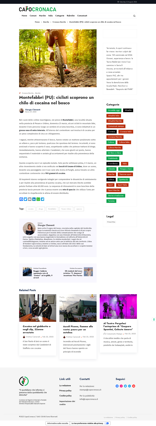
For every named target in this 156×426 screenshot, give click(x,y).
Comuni (33, 16)
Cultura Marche (114, 147)
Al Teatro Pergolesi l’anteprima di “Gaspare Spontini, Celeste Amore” (118, 326)
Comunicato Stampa (114, 334)
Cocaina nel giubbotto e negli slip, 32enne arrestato (37, 329)
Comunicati (82, 16)
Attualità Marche (115, 121)
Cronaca (111, 131)
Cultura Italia (124, 142)
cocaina (30, 209)
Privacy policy (65, 390)
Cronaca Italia (125, 131)
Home (24, 16)
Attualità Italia (113, 115)
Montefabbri (52, 209)
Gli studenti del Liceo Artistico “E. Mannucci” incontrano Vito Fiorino (72, 273)
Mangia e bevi (126, 169)
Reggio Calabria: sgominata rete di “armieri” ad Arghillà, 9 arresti (42, 274)
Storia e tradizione (116, 195)
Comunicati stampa (116, 126)
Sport (110, 185)
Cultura (111, 142)
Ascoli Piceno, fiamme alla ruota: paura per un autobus (78, 329)
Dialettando (113, 158)
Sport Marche (113, 190)
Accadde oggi (114, 110)
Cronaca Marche (59, 22)
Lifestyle (111, 169)
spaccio (79, 209)
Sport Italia (122, 185)
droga (41, 209)
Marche (42, 16)
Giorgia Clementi (32, 109)
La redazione (65, 385)
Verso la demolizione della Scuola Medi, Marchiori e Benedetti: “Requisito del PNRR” (119, 86)
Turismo (111, 201)
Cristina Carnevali (33, 337)
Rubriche (71, 16)
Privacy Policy (111, 222)
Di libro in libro (114, 153)
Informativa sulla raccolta (57, 423)
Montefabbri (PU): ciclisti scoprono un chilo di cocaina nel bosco (56, 100)
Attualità (128, 110)
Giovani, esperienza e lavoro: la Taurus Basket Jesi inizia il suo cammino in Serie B (119, 62)
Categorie (59, 16)
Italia (50, 16)
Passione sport (125, 174)
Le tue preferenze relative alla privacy (87, 423)
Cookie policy (65, 395)
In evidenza (113, 163)
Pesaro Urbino (66, 209)
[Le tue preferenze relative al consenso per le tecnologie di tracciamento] (154, 319)
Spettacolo (123, 179)
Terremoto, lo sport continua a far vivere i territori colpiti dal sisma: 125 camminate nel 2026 (119, 51)
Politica (111, 179)
